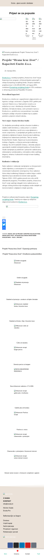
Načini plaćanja (8, 526)
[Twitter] (22, 224)
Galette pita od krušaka (22, 408)
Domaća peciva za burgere (22, 364)
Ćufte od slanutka (22, 343)
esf (14, 233)
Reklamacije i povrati (10, 532)
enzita (10, 233)
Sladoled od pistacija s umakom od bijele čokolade (22, 299)
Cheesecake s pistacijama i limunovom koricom (22, 451)
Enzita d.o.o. (6, 78)
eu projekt (19, 233)
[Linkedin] (22, 545)
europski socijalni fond (32, 233)
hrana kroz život (8, 235)
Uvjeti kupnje (7, 523)
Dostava (6, 520)
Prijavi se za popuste (22, 13)
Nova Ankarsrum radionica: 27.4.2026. (22, 386)
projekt (19, 237)
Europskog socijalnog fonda (19, 87)
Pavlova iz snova (22, 429)
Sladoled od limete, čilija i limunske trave (22, 321)
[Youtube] (28, 545)
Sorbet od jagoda (22, 277)
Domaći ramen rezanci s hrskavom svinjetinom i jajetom (22, 473)
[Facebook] (22, 221)
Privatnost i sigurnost (10, 529)
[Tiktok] (33, 545)
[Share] (22, 228)
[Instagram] (16, 545)
